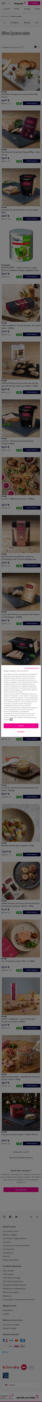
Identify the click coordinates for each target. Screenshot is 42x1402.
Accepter (21, 726)
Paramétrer (21, 731)
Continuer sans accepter (31, 668)
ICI (11, 719)
